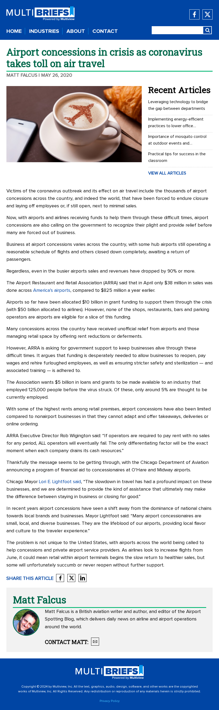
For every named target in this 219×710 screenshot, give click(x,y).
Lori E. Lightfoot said (60, 481)
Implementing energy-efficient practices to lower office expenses (176, 123)
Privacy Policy (110, 701)
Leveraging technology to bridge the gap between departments (178, 105)
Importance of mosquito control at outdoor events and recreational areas (177, 140)
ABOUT (76, 31)
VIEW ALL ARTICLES (167, 173)
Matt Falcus (21, 75)
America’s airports (51, 290)
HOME (14, 31)
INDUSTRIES (44, 31)
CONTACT (105, 31)
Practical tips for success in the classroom (177, 157)
